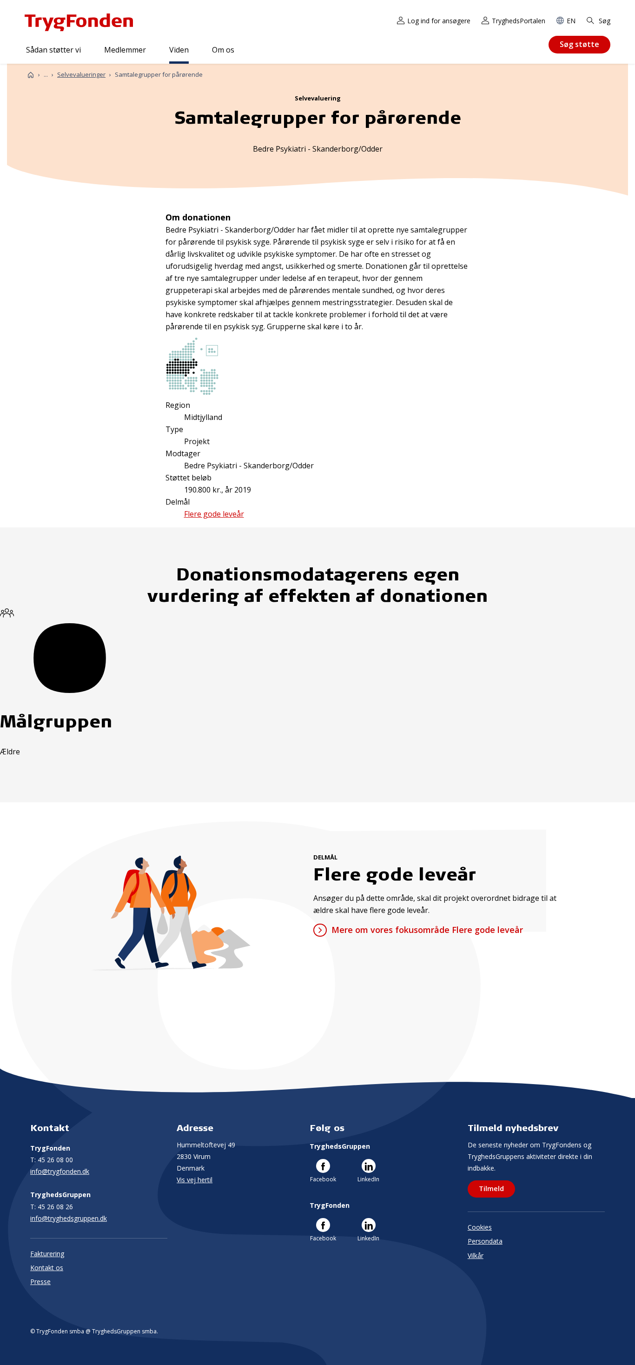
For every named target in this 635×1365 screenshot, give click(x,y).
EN (571, 20)
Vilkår (475, 1255)
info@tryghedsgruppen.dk (68, 1218)
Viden (179, 50)
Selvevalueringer (81, 74)
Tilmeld (491, 1188)
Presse (40, 1281)
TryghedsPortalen (518, 20)
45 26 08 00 (51, 1159)
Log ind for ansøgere (438, 20)
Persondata (485, 1241)
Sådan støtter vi (53, 50)
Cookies (480, 1227)
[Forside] (30, 74)
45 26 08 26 (51, 1206)
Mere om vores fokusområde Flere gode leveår (427, 929)
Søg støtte (579, 44)
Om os (223, 50)
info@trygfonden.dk (59, 1171)
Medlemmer (125, 50)
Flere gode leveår (214, 514)
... (46, 74)
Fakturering (47, 1253)
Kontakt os (46, 1267)
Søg (603, 20)
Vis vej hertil (194, 1179)
